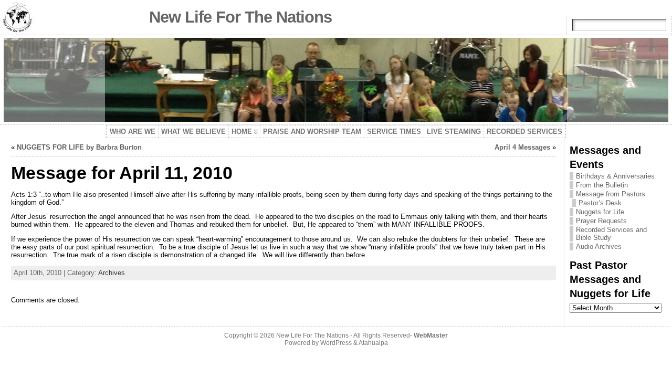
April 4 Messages (522, 147)
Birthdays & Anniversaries (615, 176)
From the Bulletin (602, 185)
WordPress (336, 342)
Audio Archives (599, 246)
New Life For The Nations (240, 17)
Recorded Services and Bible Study (611, 234)
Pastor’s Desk (600, 203)
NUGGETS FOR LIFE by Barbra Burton (79, 147)
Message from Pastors (610, 194)
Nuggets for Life (600, 212)
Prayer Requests (601, 221)
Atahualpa (373, 342)
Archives (111, 273)
